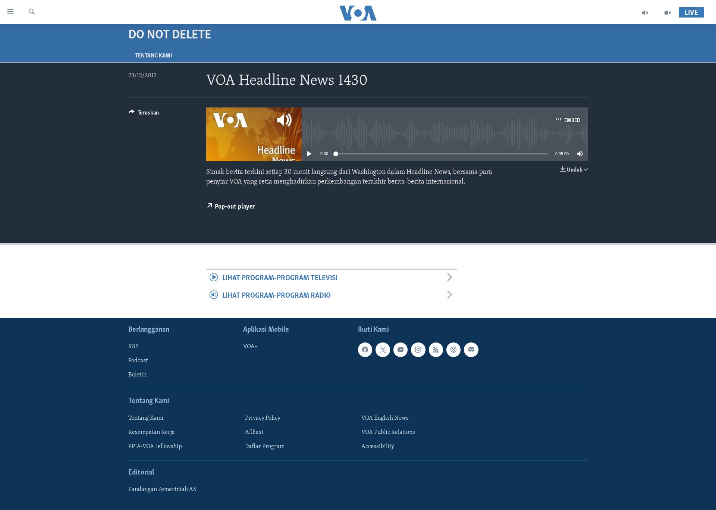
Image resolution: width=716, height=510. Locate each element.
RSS (133, 347)
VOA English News (385, 418)
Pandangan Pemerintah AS (162, 489)
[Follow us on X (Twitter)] (383, 349)
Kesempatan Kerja (151, 432)
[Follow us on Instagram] (418, 349)
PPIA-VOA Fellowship (155, 447)
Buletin (137, 375)
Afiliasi (254, 432)
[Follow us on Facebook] (365, 349)
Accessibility (377, 447)
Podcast (138, 361)
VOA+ (250, 347)
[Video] (667, 12)
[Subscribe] (471, 349)
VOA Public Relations (388, 432)
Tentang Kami (153, 56)
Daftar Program (265, 447)
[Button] (144, 114)
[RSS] (436, 349)
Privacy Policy (262, 418)
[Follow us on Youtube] (400, 349)
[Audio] (645, 12)
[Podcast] (453, 349)
